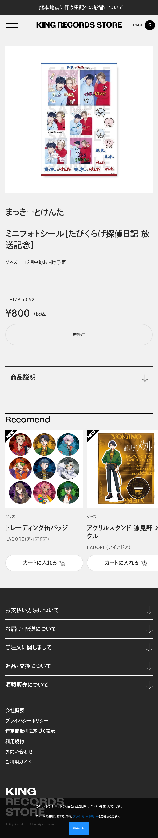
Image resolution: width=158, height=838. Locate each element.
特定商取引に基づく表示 (30, 731)
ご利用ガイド (18, 762)
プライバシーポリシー (26, 720)
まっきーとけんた (34, 212)
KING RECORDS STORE (79, 26)
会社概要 (14, 710)
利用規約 (14, 741)
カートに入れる (40, 562)
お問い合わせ (19, 751)
